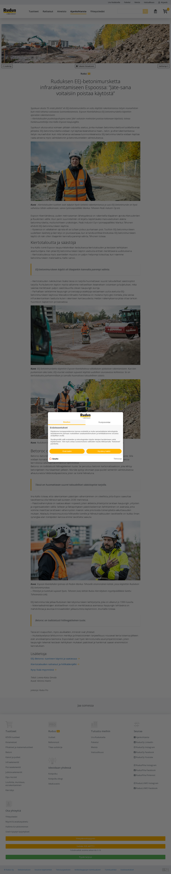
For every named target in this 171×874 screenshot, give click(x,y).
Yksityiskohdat (104, 422)
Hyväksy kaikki (104, 451)
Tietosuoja (118, 459)
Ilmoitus (66, 422)
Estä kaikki (67, 451)
